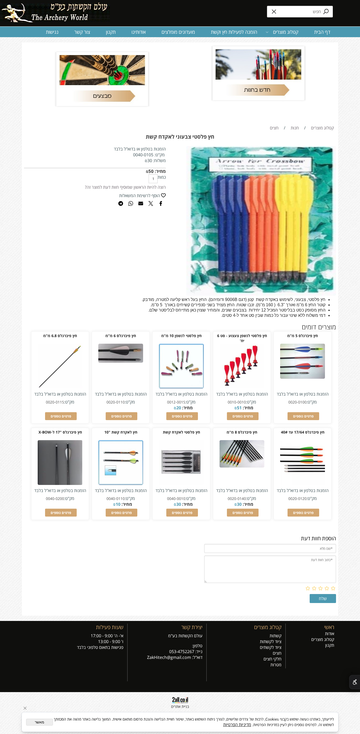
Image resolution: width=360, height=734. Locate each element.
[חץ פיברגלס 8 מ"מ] (242, 466)
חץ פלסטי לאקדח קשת (181, 432)
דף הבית (322, 32)
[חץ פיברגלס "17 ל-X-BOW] (60, 483)
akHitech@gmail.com (170, 657)
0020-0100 (297, 402)
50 (151, 171)
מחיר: (160, 171)
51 (239, 408)
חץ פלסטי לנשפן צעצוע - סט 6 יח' (242, 338)
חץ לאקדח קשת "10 (120, 432)
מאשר (39, 722)
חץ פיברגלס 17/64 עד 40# (302, 432)
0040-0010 (176, 498)
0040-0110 (115, 498)
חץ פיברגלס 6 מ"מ (120, 335)
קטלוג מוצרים (285, 32)
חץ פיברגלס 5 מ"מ (302, 335)
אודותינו (139, 32)
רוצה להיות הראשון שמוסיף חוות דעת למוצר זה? (125, 187)
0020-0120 (297, 498)
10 (118, 504)
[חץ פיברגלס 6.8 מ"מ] (60, 387)
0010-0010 (237, 402)
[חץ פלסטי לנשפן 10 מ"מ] (181, 387)
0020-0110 (115, 402)
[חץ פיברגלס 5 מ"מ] (302, 377)
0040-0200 (55, 498)
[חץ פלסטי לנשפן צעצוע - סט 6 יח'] (242, 387)
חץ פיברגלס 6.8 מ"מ (60, 335)
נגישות (52, 32)
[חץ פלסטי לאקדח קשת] (181, 483)
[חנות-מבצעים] (102, 79)
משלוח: (159, 160)
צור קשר (82, 32)
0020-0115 (55, 402)
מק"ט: (159, 155)
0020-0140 (237, 498)
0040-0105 (143, 155)
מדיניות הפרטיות (237, 724)
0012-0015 (176, 402)
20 (178, 408)
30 (149, 160)
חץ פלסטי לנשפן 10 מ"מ (181, 335)
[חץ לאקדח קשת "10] (120, 483)
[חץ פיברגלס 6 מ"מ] (120, 361)
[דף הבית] (55, 10)
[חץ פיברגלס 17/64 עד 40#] (302, 483)
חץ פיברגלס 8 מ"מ (242, 432)
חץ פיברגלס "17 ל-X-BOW (60, 432)
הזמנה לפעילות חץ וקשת (234, 32)
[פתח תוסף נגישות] (354, 682)
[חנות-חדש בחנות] (258, 73)
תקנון (111, 32)
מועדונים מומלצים (178, 32)
